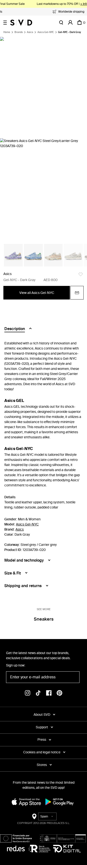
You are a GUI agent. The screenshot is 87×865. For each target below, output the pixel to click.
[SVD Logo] (21, 22)
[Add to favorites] (81, 274)
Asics (30, 32)
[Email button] (77, 292)
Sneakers (43, 619)
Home (6, 32)
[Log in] (70, 22)
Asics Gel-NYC (45, 32)
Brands (18, 32)
